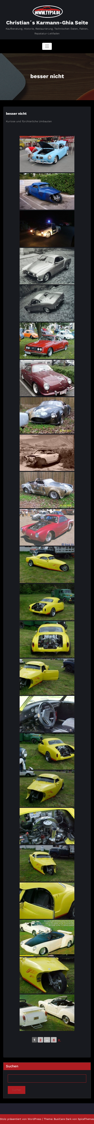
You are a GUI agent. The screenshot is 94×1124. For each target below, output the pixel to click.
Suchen (12, 1066)
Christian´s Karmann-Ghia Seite (47, 22)
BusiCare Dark (62, 1119)
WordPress (34, 1119)
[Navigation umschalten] (47, 46)
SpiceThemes (86, 1119)
